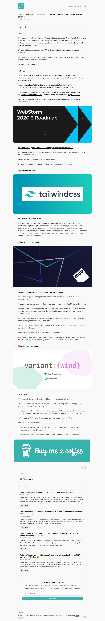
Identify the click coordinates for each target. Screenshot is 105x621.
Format (20, 618)
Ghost (77, 615)
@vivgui (39, 430)
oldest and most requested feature (66, 50)
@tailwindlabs (25, 80)
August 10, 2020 (70, 87)
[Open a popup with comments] (82, 467)
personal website (43, 43)
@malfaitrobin (69, 78)
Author (21, 474)
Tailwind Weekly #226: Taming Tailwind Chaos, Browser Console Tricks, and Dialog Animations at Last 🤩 (50, 534)
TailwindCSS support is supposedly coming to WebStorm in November (45, 148)
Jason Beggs (42, 223)
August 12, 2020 (74, 95)
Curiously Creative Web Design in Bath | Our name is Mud (40, 292)
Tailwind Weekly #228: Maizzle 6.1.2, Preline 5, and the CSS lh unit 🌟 (47, 492)
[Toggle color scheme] (85, 617)
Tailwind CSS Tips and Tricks (29, 219)
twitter (22, 43)
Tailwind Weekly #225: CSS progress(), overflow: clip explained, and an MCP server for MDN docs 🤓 (50, 556)
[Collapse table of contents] (20, 27)
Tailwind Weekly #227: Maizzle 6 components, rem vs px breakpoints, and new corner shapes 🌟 (51, 513)
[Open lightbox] (89, 108)
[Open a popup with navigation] (85, 6)
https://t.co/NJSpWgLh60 (28, 87)
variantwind (22, 394)
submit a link (75, 427)
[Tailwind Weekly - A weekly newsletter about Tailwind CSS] (21, 6)
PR (46, 50)
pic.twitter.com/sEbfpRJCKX (31, 95)
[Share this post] (85, 467)
